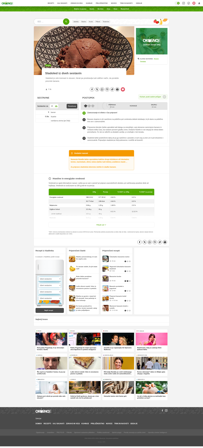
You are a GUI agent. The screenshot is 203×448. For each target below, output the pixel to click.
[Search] (183, 3)
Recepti (51, 3)
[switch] (177, 3)
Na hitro (100, 9)
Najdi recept (48, 310)
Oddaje (139, 3)
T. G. (50, 89)
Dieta (115, 9)
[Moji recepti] (193, 3)
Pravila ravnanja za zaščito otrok (134, 432)
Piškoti (98, 21)
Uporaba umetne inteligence (157, 432)
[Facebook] (92, 89)
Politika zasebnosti (103, 432)
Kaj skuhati (62, 3)
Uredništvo (50, 432)
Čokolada (143, 61)
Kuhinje (89, 3)
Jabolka (76, 21)
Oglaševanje (40, 432)
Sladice (83, 21)
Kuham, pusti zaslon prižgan (150, 97)
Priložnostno (102, 3)
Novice (114, 3)
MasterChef (125, 9)
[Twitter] (97, 89)
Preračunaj (72, 106)
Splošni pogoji (116, 432)
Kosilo (92, 9)
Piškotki (69, 432)
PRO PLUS (60, 432)
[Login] (199, 3)
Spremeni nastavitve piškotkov (84, 432)
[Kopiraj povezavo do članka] (112, 89)
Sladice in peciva (80, 9)
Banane (156, 59)
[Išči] (66, 21)
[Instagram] (166, 410)
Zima (108, 9)
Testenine (106, 21)
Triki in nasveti (126, 3)
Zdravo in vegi (77, 3)
